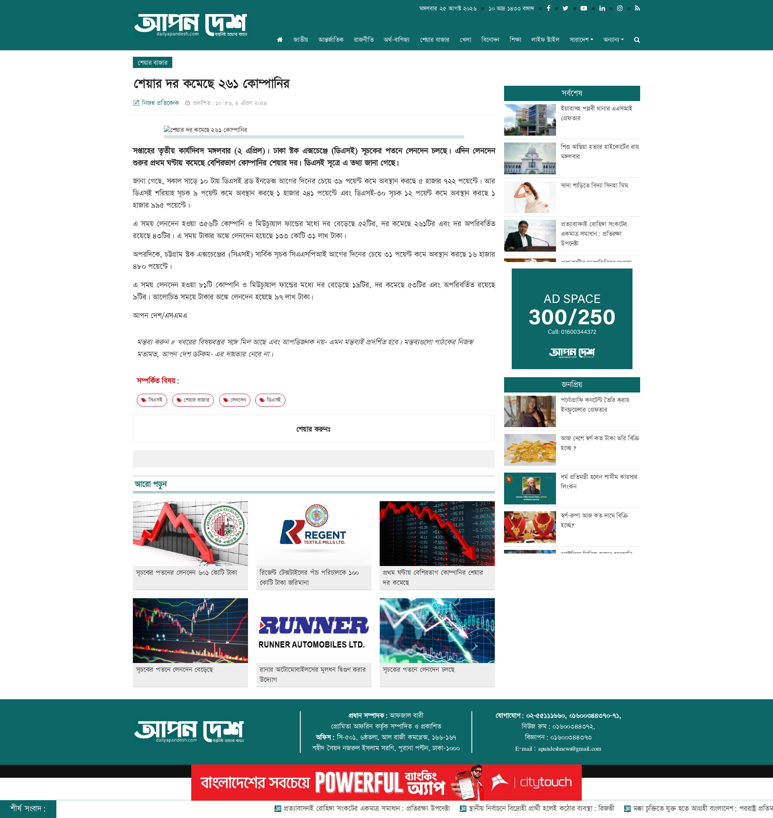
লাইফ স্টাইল (545, 40)
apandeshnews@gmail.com (569, 748)
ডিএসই (273, 400)
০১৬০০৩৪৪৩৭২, (573, 726)
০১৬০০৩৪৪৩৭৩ (571, 737)
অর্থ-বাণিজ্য (396, 40)
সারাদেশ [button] (579, 40)
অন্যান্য (611, 40)
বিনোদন (490, 40)
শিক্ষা (515, 40)
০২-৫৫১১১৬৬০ (545, 716)
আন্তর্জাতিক (331, 40)
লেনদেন (237, 400)
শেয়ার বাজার (435, 40)
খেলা (465, 40)
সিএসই (155, 400)
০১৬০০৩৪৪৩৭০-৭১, (595, 716)
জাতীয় (300, 40)
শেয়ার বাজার (195, 400)
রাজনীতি (363, 40)
